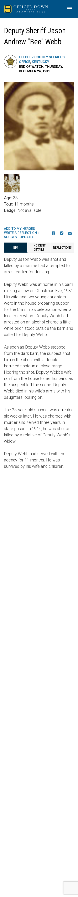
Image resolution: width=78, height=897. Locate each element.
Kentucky (40, 62)
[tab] (15, 248)
